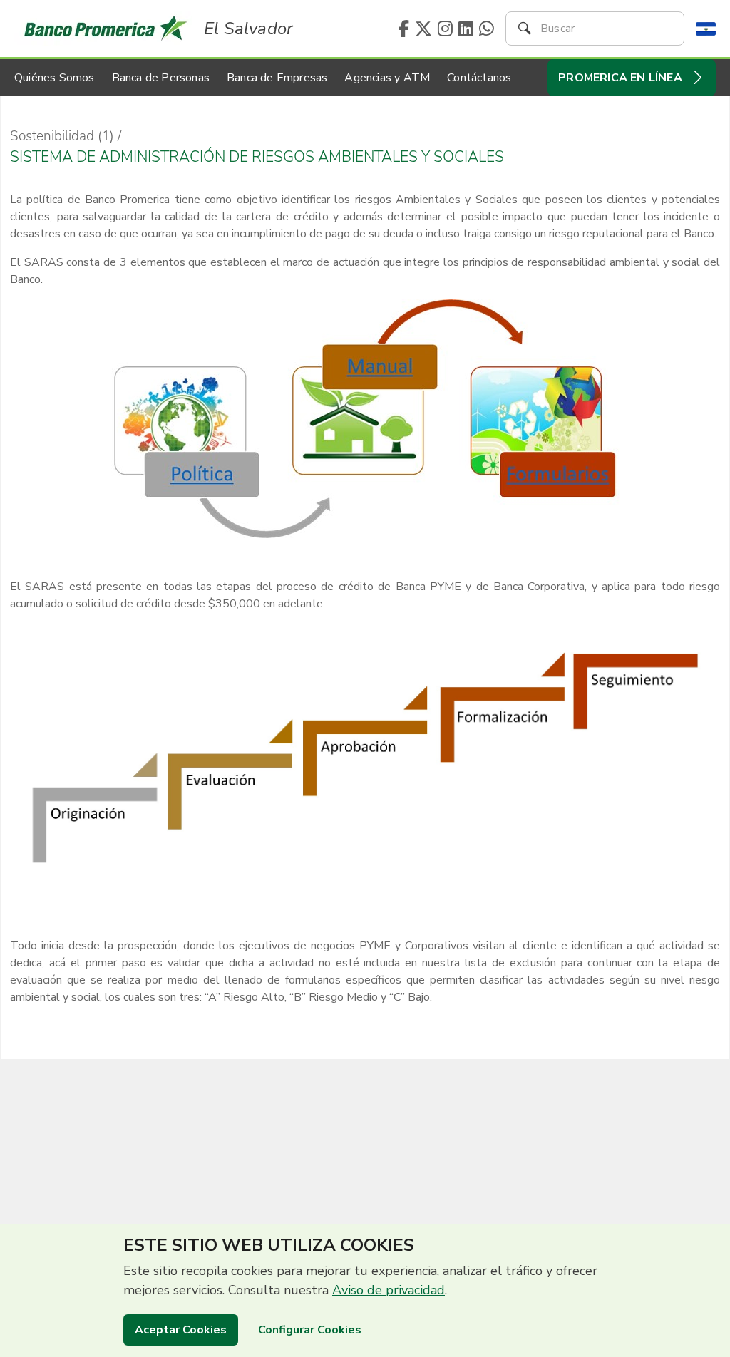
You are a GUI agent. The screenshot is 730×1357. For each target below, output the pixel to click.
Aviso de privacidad (388, 1290)
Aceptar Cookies (181, 1330)
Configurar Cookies (309, 1330)
